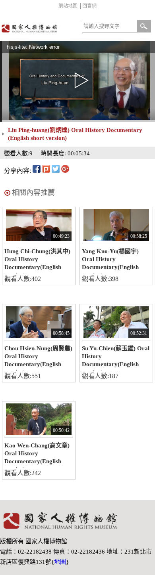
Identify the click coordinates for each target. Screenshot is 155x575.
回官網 (89, 6)
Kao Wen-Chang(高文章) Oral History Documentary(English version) (37, 455)
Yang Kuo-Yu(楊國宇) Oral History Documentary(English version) (110, 260)
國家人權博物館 (38, 28)
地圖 (60, 562)
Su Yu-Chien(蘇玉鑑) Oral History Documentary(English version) (115, 358)
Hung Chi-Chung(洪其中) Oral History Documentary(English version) (37, 260)
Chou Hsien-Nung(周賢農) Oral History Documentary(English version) (38, 358)
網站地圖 (68, 6)
